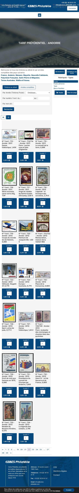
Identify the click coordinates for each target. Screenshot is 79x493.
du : (19, 98)
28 (3, 453)
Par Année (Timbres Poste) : (14, 93)
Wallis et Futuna (22, 80)
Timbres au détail (10, 87)
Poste (56, 81)
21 (25, 450)
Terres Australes (8, 80)
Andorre (11, 75)
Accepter (68, 490)
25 (41, 450)
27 (48, 450)
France (4, 75)
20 (21, 450)
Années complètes (27, 87)
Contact (56, 475)
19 (18, 450)
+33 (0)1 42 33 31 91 (68, 3)
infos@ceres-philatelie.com (66, 5)
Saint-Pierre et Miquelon (29, 78)
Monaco (19, 75)
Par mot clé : (8, 104)
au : (35, 98)
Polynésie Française (9, 78)
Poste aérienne (59, 84)
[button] (39, 15)
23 (33, 450)
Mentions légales (60, 471)
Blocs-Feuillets (59, 88)
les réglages (56, 491)
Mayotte (26, 75)
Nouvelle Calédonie (39, 75)
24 (37, 450)
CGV (55, 467)
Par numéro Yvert (10, 98)
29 (7, 453)
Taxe (55, 86)
